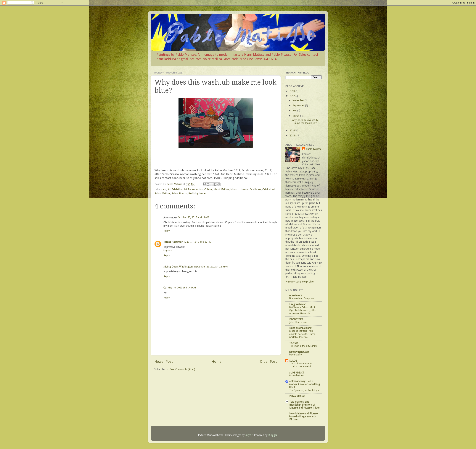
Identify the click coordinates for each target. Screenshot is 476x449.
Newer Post (163, 361)
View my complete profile (299, 281)
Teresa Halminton (173, 241)
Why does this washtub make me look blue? (305, 122)
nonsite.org (295, 295)
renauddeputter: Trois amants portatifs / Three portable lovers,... (302, 333)
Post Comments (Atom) (182, 369)
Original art (268, 189)
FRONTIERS (296, 319)
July (294, 110)
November (298, 100)
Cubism (208, 189)
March (296, 115)
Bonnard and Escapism (301, 298)
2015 (292, 135)
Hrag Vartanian (297, 304)
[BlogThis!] (208, 184)
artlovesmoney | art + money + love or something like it (304, 384)
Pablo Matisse (162, 193)
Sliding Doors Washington (178, 266)
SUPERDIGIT (296, 372)
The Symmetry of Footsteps (304, 390)
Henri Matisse (221, 189)
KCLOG (293, 360)
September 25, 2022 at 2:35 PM (211, 266)
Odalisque (255, 189)
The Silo (293, 343)
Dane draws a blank (300, 327)
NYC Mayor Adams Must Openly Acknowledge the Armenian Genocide (302, 310)
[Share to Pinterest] (219, 184)
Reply (166, 230)
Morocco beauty (239, 189)
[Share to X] (211, 184)
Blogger (272, 435)
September (298, 105)
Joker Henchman (298, 322)
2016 (292, 130)
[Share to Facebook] (215, 184)
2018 (292, 90)
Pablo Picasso (179, 193)
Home (216, 361)
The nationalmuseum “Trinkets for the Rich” (300, 365)
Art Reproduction (193, 189)
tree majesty (295, 354)
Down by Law (296, 375)
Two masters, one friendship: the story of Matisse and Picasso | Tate (304, 404)
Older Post (268, 361)
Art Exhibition (175, 189)
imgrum (167, 250)
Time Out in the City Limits (303, 345)
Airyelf (249, 435)
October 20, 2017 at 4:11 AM (193, 217)
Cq (164, 287)
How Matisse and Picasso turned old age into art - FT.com (303, 416)
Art (164, 189)
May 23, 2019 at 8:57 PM (197, 241)
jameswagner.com (299, 351)
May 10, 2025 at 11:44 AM (182, 287)
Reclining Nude (196, 193)
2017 (292, 95)
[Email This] (204, 184)
